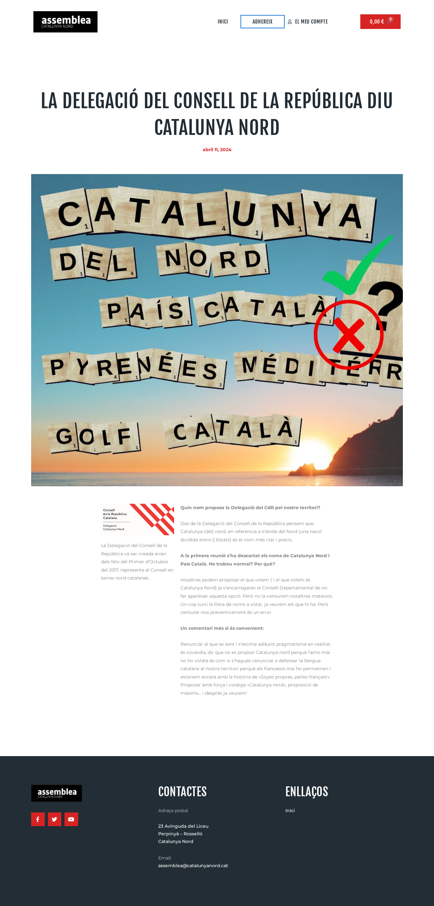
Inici (223, 21)
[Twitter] (55, 819)
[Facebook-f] (38, 819)
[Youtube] (71, 819)
